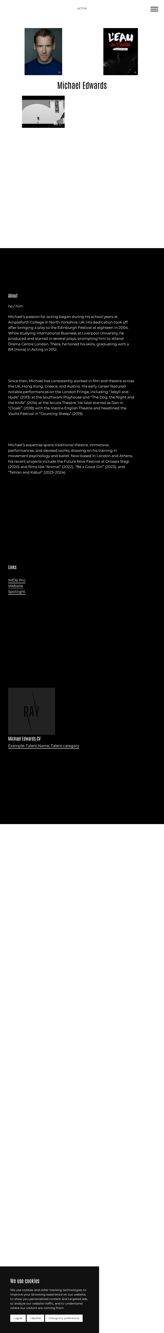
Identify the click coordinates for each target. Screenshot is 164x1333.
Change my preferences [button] (63, 1318)
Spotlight (16, 591)
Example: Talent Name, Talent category (43, 746)
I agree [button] (18, 1318)
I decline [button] (35, 1318)
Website (15, 586)
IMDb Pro (16, 580)
